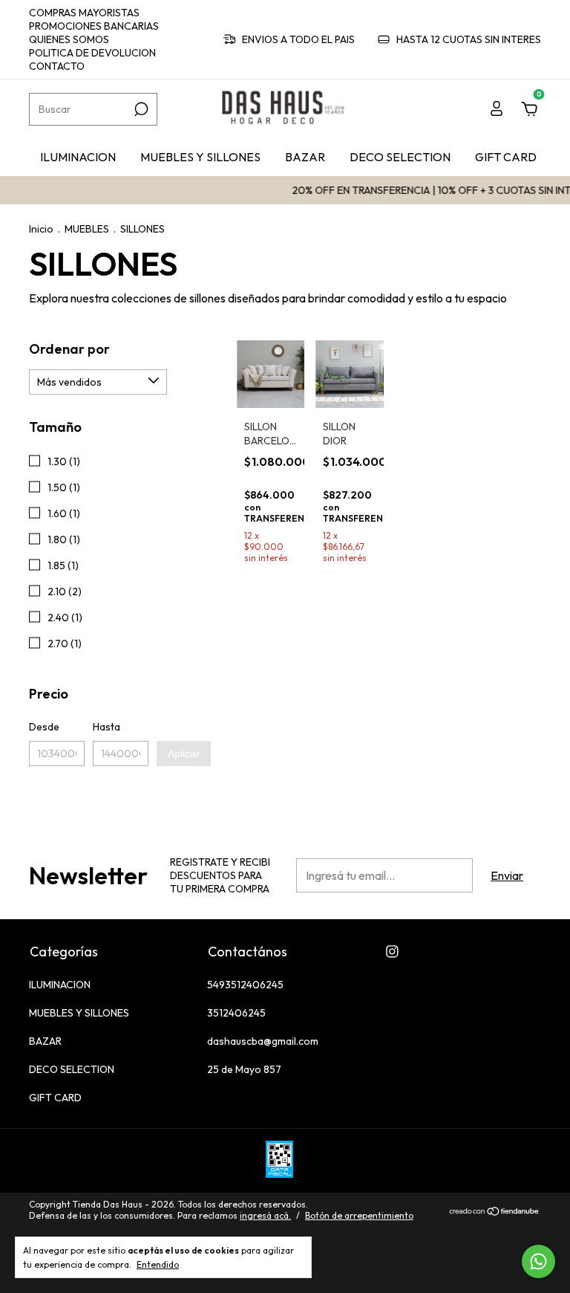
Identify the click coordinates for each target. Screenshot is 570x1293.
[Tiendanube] (494, 1212)
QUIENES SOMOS (69, 39)
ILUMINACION (78, 156)
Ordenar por (69, 348)
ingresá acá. (265, 1215)
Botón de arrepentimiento (359, 1215)
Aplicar (184, 753)
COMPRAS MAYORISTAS (84, 12)
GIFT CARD (506, 156)
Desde (44, 726)
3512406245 (236, 1013)
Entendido (158, 1264)
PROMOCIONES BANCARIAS (94, 26)
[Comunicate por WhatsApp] (538, 1261)
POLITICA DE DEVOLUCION (92, 52)
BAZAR (305, 156)
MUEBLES (87, 229)
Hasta (106, 726)
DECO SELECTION (400, 156)
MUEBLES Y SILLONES (200, 156)
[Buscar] (140, 109)
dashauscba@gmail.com (262, 1041)
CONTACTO (57, 66)
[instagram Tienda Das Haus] (392, 951)
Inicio (41, 229)
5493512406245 (245, 984)
